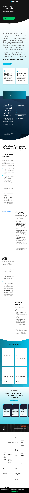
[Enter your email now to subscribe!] (15, 426)
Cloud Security (16, 438)
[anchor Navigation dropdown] (14, 27)
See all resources (13, 400)
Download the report (6, 63)
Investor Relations (5, 473)
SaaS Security (4, 459)
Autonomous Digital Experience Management (10, 454)
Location (4, 474)
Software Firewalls (10, 441)
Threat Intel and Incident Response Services (23, 456)
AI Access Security (5, 441)
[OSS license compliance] (7, 304)
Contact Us (4, 469)
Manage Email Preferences (18, 473)
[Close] (28, 489)
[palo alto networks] (14, 1)
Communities (16, 468)
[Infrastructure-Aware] (22, 156)
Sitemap (16, 478)
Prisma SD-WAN (10, 459)
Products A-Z (16, 474)
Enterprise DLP (10, 455)
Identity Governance (23, 443)
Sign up (23, 426)
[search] (27, 1)
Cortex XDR (16, 450)
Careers (3, 468)
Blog (15, 467)
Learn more (5, 363)
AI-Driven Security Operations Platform (17, 437)
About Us (4, 467)
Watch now (13, 414)
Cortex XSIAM (16, 449)
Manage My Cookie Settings (14, 491)
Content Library (17, 469)
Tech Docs (16, 479)
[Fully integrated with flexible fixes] (7, 214)
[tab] (11, 86)
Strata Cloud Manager (11, 442)
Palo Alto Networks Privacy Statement (18, 428)
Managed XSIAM (17, 456)
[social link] (14, 488)
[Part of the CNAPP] (22, 259)
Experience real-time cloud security (7, 18)
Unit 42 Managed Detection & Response (17, 455)
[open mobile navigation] (2, 1)
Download (5, 414)
